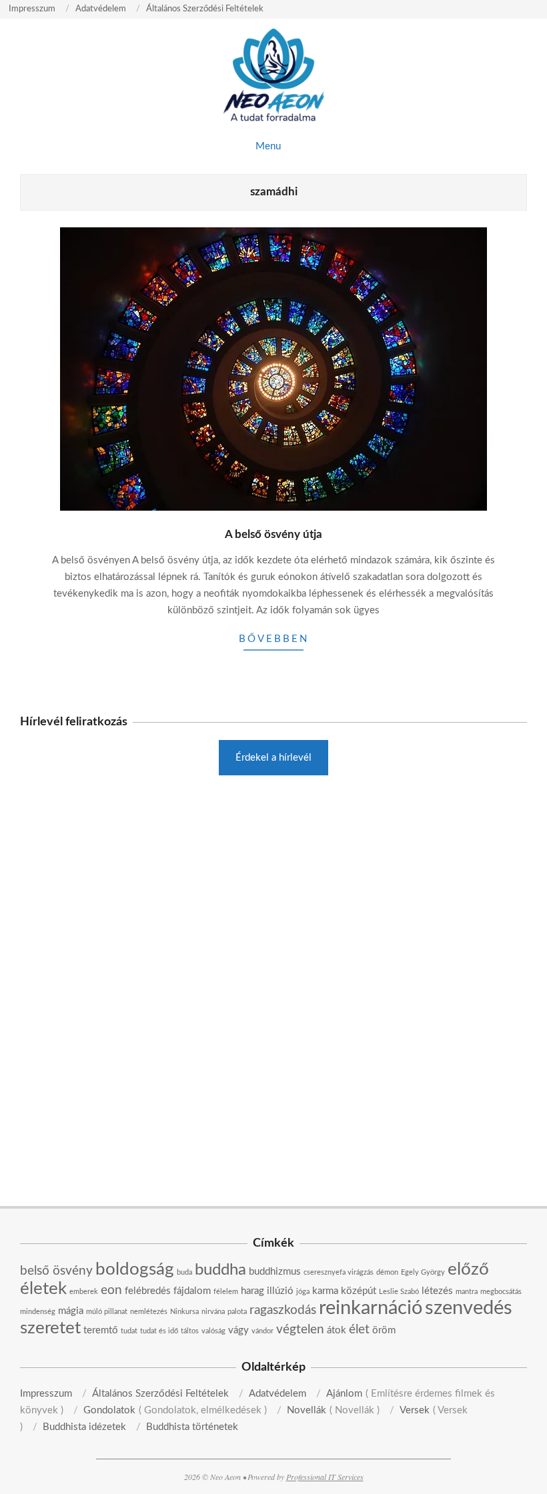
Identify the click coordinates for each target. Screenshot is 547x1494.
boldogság (134, 1269)
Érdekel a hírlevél (273, 758)
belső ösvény (56, 1271)
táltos (190, 1331)
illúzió (280, 1291)
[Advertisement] (273, 888)
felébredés (148, 1291)
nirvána (213, 1311)
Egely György (423, 1272)
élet (359, 1329)
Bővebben (274, 639)
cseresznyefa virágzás (339, 1272)
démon (387, 1272)
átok (336, 1330)
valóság (213, 1331)
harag (252, 1291)
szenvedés (468, 1308)
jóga (303, 1291)
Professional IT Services (325, 1476)
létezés (437, 1291)
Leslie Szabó (399, 1291)
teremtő (100, 1330)
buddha (220, 1270)
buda (184, 1272)
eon (111, 1290)
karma (325, 1291)
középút (358, 1291)
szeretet (50, 1328)
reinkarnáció (370, 1308)
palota (237, 1311)
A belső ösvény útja (273, 534)
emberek (83, 1291)
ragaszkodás (282, 1310)
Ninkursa (184, 1311)
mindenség (37, 1311)
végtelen (300, 1329)
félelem (225, 1291)
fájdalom (192, 1291)
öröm (384, 1330)
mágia (70, 1311)
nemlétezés (148, 1311)
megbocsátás (501, 1291)
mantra (467, 1291)
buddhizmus (275, 1272)
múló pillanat (106, 1311)
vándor (262, 1331)
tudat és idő (159, 1331)
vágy (238, 1330)
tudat (129, 1331)
